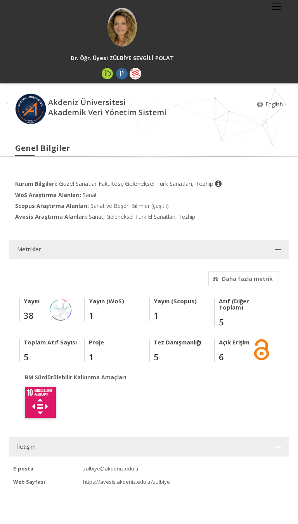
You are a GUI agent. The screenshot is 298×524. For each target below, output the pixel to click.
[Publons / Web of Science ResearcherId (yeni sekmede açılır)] (122, 74)
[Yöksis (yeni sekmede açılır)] (135, 74)
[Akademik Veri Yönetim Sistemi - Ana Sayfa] (31, 108)
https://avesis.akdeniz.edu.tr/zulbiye (126, 481)
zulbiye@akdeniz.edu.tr (111, 468)
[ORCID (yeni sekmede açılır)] (107, 74)
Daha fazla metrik (247, 278)
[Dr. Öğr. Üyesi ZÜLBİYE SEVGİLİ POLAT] (122, 27)
